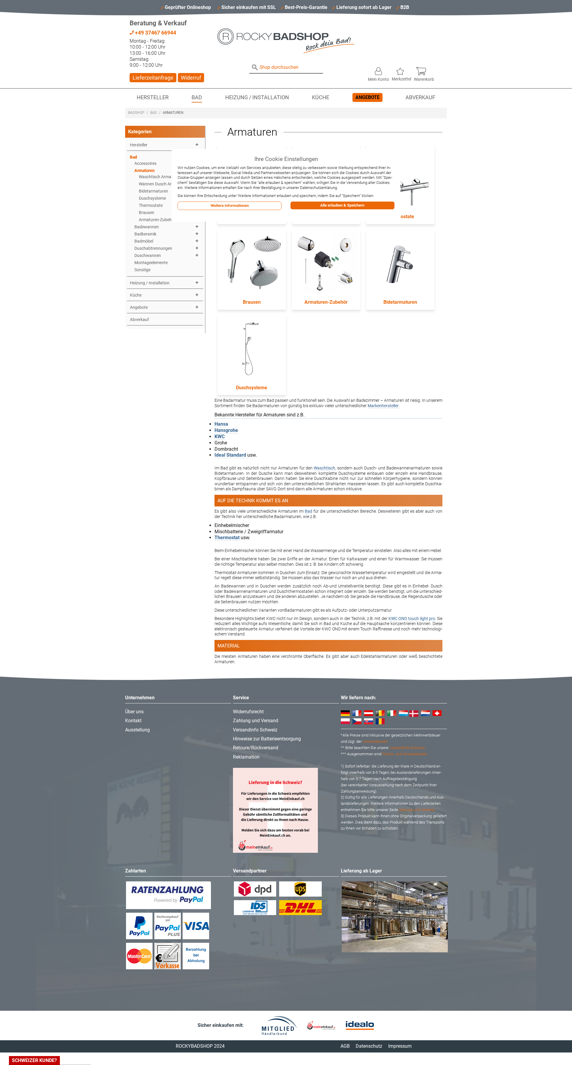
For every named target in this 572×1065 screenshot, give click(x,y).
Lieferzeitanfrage (153, 78)
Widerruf (191, 78)
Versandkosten (375, 741)
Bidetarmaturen (400, 302)
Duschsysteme (251, 387)
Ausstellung (137, 730)
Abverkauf (420, 97)
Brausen (252, 302)
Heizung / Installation (257, 97)
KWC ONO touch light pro (411, 618)
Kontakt (133, 720)
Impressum (400, 1046)
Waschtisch (324, 468)
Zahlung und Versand (255, 720)
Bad (197, 97)
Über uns (134, 711)
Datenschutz (369, 1046)
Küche (320, 97)
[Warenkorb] (424, 69)
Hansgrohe (226, 430)
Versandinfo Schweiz (255, 730)
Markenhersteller (383, 405)
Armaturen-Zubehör (326, 302)
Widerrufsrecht (248, 711)
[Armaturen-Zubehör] (326, 264)
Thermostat (227, 537)
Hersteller (153, 97)
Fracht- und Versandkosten (405, 754)
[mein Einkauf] (321, 1025)
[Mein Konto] (378, 69)
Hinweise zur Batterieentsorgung (267, 739)
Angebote (367, 97)
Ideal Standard (230, 455)
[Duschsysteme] (252, 350)
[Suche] (255, 68)
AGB (345, 1046)
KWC (219, 436)
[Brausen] (252, 264)
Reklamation (246, 757)
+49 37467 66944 (155, 33)
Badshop (136, 113)
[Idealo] (360, 1025)
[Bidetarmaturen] (400, 264)
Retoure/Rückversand (255, 748)
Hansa (221, 424)
